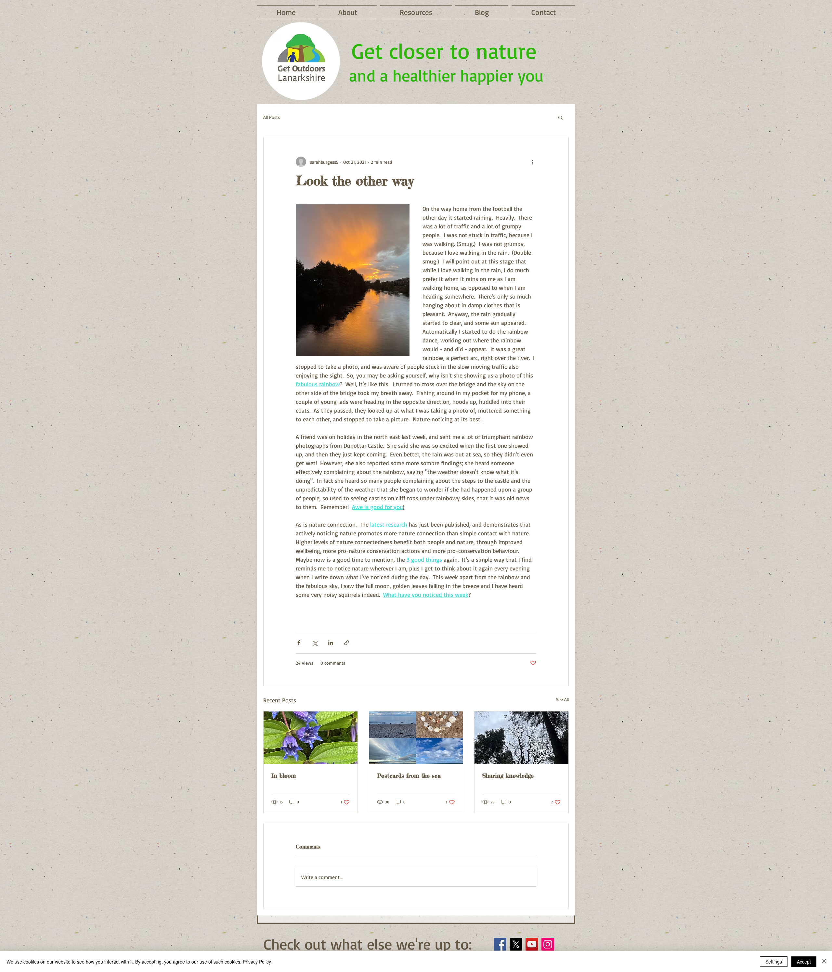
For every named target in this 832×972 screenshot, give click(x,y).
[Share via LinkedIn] (331, 643)
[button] (560, 117)
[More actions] (532, 162)
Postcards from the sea (409, 775)
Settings (773, 961)
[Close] (824, 961)
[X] (516, 944)
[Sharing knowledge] (521, 737)
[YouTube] (532, 944)
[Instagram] (547, 944)
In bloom (283, 775)
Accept (804, 961)
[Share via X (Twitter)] (315, 643)
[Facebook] (500, 944)
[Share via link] (347, 643)
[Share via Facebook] (299, 643)
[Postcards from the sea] (416, 737)
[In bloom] (311, 737)
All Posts (271, 117)
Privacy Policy (257, 961)
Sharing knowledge (508, 775)
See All (562, 699)
